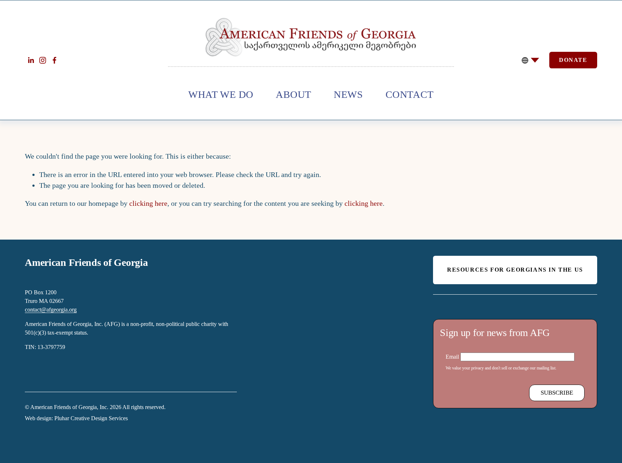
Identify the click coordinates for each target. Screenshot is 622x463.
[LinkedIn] (31, 60)
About (293, 94)
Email (453, 357)
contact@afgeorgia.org (51, 310)
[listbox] (531, 60)
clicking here (148, 203)
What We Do (220, 94)
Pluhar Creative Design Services (91, 418)
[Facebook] (54, 60)
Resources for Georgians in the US (515, 270)
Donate (573, 60)
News (348, 94)
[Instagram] (43, 60)
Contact (410, 94)
